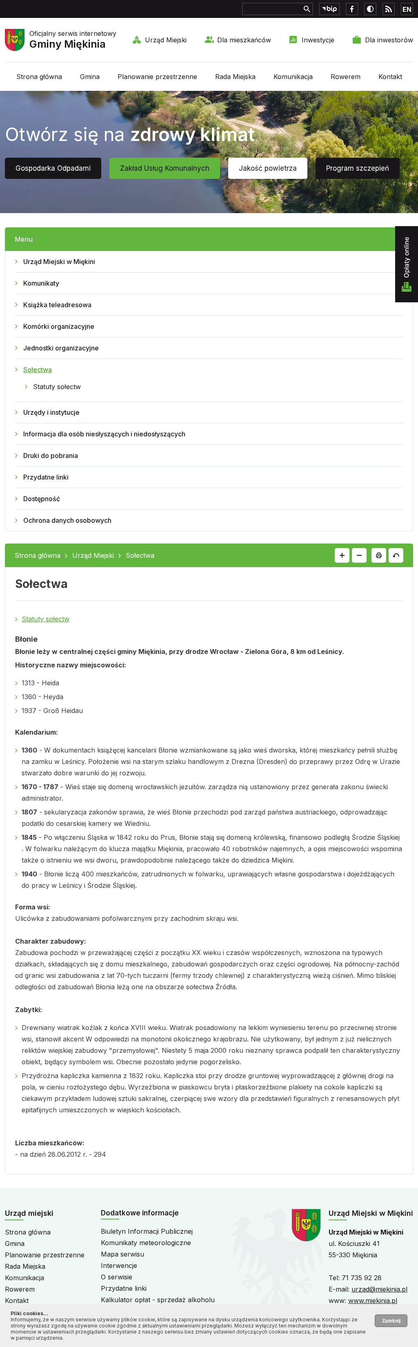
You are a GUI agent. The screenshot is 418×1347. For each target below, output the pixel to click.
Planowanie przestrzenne (157, 77)
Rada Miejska (235, 77)
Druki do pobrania (50, 455)
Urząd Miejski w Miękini (59, 262)
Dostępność (41, 499)
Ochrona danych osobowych (67, 520)
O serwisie (116, 1277)
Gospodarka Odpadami (53, 168)
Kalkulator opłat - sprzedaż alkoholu (158, 1300)
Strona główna (39, 77)
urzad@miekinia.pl (379, 1289)
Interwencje (119, 1265)
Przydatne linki (46, 477)
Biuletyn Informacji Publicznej (147, 1231)
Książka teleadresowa (57, 305)
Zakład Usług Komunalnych (164, 168)
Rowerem (345, 77)
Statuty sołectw (57, 387)
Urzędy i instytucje (51, 412)
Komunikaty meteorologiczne (146, 1243)
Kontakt (390, 77)
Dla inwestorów (389, 40)
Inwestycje (318, 40)
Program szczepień (357, 168)
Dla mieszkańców (244, 40)
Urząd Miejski (166, 40)
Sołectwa (37, 369)
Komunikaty (41, 283)
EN (406, 9)
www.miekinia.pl (372, 1300)
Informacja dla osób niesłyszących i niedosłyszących (104, 434)
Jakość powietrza (268, 168)
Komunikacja (293, 77)
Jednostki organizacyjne (61, 348)
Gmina (90, 77)
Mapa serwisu (122, 1254)
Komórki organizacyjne (58, 326)
